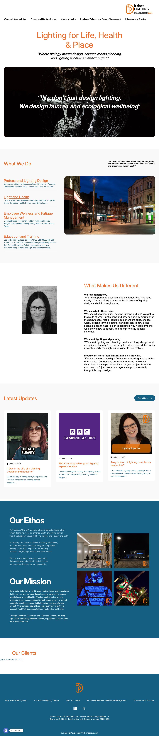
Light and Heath (73, 700)
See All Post (143, 398)
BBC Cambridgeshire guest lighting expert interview (78, 465)
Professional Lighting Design (26, 180)
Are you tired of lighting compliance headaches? (131, 464)
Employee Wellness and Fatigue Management (28, 215)
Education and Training (21, 236)
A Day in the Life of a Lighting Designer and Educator (23, 470)
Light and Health (16, 197)
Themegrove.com (90, 733)
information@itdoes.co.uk (98, 716)
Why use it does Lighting (15, 700)
